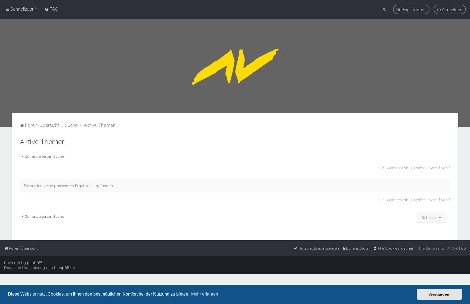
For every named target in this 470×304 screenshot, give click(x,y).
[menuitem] (51, 9)
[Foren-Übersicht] (235, 66)
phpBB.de (66, 267)
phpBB (33, 262)
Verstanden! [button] (439, 294)
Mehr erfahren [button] (204, 294)
